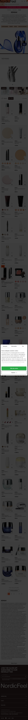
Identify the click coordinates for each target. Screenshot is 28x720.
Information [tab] (14, 346)
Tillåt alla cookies (14, 368)
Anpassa (13, 372)
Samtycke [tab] (5, 346)
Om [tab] (23, 346)
